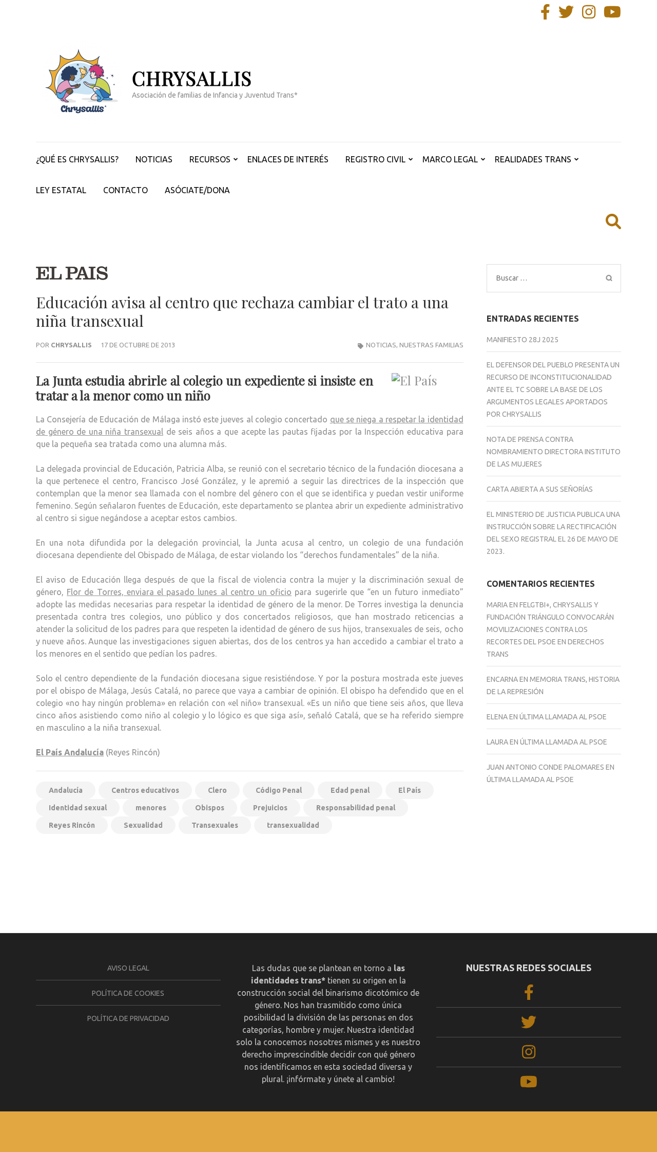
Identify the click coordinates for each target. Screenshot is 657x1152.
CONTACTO (125, 190)
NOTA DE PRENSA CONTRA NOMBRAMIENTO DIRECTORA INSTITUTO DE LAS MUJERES (554, 451)
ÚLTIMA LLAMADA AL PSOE (563, 717)
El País (409, 790)
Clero (217, 790)
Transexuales (214, 825)
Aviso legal (128, 968)
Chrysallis (71, 344)
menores (151, 808)
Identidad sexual (78, 808)
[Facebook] (545, 15)
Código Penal (279, 790)
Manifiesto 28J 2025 (522, 340)
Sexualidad (143, 825)
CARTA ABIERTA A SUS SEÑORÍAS (540, 489)
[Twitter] (566, 15)
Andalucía (66, 790)
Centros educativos (145, 790)
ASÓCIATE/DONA (197, 190)
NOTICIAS (154, 159)
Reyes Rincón (72, 825)
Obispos (209, 808)
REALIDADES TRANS (533, 159)
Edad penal (350, 790)
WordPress (379, 1131)
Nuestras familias (431, 344)
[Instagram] (588, 15)
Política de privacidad (128, 1018)
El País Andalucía (70, 752)
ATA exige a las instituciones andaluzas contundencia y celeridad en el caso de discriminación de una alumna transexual (139, 872)
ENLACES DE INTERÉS (287, 159)
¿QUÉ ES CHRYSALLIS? (77, 159)
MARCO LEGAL (450, 159)
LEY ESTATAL (61, 190)
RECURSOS (209, 159)
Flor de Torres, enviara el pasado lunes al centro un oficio (179, 592)
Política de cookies (128, 993)
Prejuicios (270, 808)
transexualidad (293, 825)
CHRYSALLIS (192, 78)
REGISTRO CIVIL (375, 159)
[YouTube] (612, 15)
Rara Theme (289, 1131)
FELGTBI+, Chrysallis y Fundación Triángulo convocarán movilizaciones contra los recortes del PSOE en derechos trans (550, 629)
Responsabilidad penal (355, 808)
